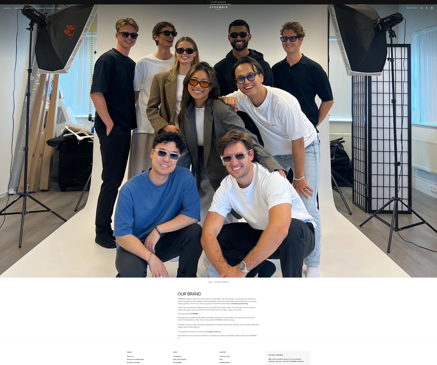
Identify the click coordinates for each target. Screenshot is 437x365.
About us (130, 356)
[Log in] (427, 8)
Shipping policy (224, 362)
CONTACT (58, 8)
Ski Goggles (177, 362)
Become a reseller (133, 362)
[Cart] (432, 8)
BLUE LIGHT (29, 8)
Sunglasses (177, 356)
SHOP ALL (7, 8)
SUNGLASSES (18, 8)
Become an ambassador (135, 359)
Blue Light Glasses (179, 359)
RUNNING (49, 8)
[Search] (422, 8)
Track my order (224, 356)
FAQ (220, 359)
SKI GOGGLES (39, 8)
